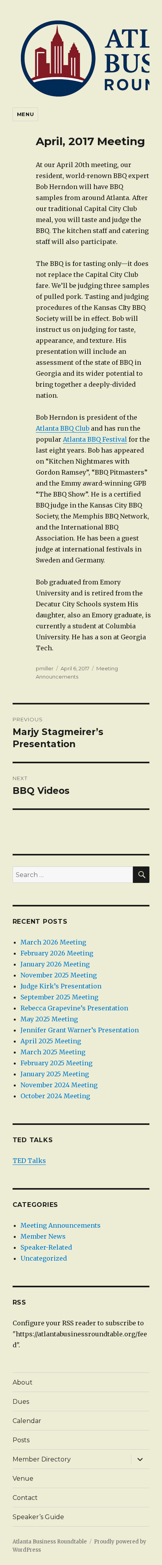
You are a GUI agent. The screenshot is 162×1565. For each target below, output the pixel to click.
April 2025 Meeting (50, 1041)
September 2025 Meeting (59, 997)
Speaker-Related (46, 1247)
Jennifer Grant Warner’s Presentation (79, 1030)
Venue (23, 1478)
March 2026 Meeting (53, 942)
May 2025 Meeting (49, 1019)
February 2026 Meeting (56, 953)
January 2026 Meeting (55, 964)
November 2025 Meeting (58, 975)
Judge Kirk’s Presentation (60, 986)
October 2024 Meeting (55, 1096)
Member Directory (42, 1459)
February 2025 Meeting (56, 1063)
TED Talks (29, 1161)
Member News (43, 1236)
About (23, 1382)
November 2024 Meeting (59, 1085)
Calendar (27, 1421)
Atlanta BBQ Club (62, 428)
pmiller (44, 668)
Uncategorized (43, 1258)
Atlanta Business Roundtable (50, 1541)
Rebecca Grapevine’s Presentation (74, 1008)
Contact (25, 1497)
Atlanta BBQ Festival (95, 439)
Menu (25, 114)
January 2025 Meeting (54, 1074)
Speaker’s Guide (38, 1517)
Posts (21, 1440)
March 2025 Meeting (52, 1052)
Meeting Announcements (60, 1225)
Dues (21, 1401)
